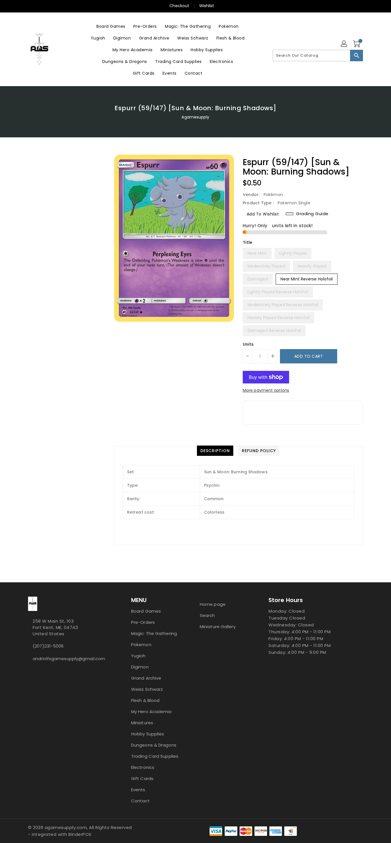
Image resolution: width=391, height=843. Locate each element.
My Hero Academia (151, 712)
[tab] (215, 451)
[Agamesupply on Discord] (34, 671)
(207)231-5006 (48, 646)
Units (248, 344)
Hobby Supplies (147, 734)
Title (247, 242)
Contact (140, 801)
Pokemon (141, 645)
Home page (213, 604)
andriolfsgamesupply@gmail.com (68, 659)
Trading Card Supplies (154, 756)
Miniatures (142, 723)
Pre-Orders (143, 622)
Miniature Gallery (218, 627)
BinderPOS (80, 834)
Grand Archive (146, 678)
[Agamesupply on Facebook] (29, 671)
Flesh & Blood (145, 700)
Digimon (140, 667)
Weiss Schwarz (147, 689)
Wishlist (206, 6)
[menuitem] (111, 26)
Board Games (146, 611)
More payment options (266, 390)
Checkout (179, 6)
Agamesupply (195, 117)
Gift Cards (142, 778)
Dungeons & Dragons (153, 745)
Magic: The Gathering (154, 633)
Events (138, 790)
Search (207, 615)
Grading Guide (312, 214)
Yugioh (138, 656)
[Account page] (344, 44)
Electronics (142, 767)
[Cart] (357, 44)
